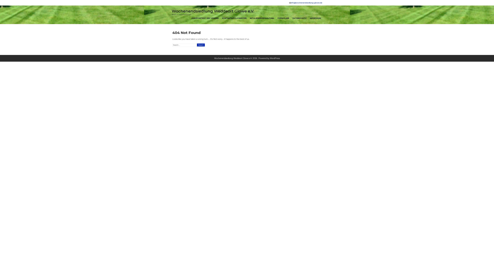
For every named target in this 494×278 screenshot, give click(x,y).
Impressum (315, 18)
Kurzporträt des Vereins (205, 18)
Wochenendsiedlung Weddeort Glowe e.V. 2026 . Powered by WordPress (247, 58)
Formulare (283, 18)
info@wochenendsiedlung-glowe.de (306, 3)
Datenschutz (300, 18)
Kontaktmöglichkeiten (234, 18)
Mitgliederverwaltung (262, 18)
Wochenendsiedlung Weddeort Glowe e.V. (213, 11)
